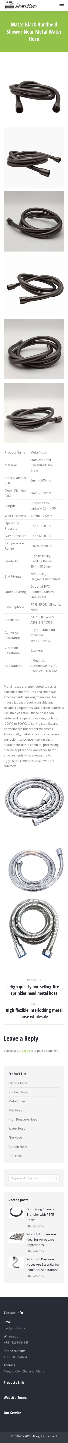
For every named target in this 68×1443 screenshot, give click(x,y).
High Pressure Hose (22, 1119)
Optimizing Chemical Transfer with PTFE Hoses (40, 1214)
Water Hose (16, 1128)
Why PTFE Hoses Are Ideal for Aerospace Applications (41, 1239)
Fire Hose (15, 1137)
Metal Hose (16, 1101)
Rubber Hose (17, 1092)
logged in (27, 1050)
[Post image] (16, 1212)
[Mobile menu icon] (61, 5)
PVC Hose (15, 1110)
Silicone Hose (17, 1083)
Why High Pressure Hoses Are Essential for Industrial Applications (43, 1264)
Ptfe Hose (15, 1156)
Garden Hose (17, 1147)
